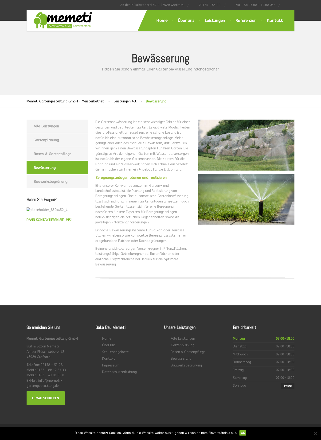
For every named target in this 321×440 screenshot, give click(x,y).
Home (162, 20)
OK (243, 433)
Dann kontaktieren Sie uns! (49, 220)
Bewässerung (45, 168)
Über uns (186, 20)
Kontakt (275, 20)
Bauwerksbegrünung (50, 181)
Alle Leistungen (46, 126)
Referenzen (246, 20)
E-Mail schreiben (45, 398)
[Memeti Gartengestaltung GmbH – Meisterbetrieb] (59, 19)
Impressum (110, 365)
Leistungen (215, 20)
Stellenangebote (115, 352)
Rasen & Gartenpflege (52, 154)
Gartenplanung (46, 140)
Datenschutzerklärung (119, 372)
